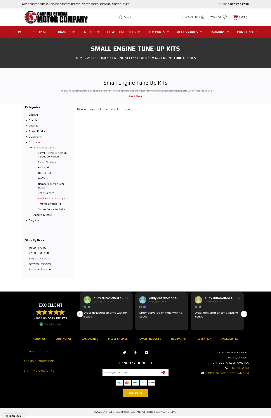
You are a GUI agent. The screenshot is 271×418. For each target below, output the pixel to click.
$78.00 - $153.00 (39, 253)
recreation (203, 339)
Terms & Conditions (39, 361)
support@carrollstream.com (227, 373)
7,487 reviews (57, 318)
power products (149, 339)
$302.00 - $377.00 (40, 269)
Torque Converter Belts (51, 209)
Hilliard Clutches (47, 173)
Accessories (187, 32)
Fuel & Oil (43, 167)
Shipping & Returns (39, 371)
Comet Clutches (47, 162)
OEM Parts (156, 32)
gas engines (90, 339)
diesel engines (118, 339)
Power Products (121, 32)
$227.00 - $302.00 (40, 264)
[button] (244, 314)
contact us (64, 339)
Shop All (40, 32)
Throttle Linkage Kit (49, 204)
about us (39, 339)
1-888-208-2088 (238, 4)
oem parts (178, 339)
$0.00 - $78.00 (37, 248)
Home (18, 32)
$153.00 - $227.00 (39, 258)
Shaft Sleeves (46, 193)
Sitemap (172, 412)
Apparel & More (42, 215)
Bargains (217, 32)
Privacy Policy (39, 351)
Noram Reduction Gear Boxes (51, 186)
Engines (88, 32)
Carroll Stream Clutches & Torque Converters (52, 155)
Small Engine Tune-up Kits (53, 198)
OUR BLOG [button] (135, 393)
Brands (64, 32)
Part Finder (247, 32)
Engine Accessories (44, 147)
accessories (229, 339)
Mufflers (43, 178)
